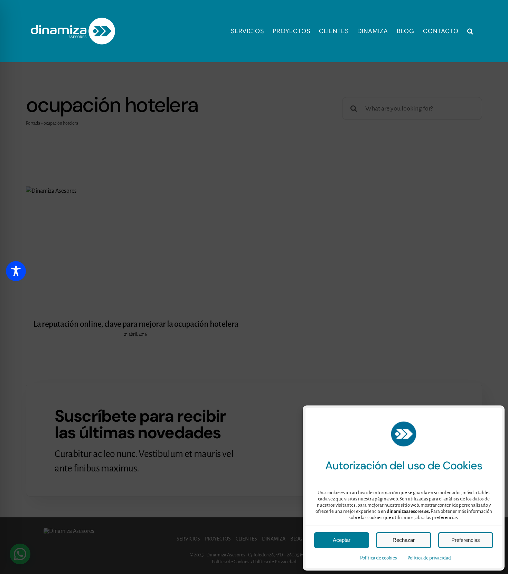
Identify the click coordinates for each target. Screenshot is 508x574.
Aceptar (341, 540)
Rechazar (404, 540)
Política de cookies (378, 558)
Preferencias (465, 540)
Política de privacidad (429, 558)
